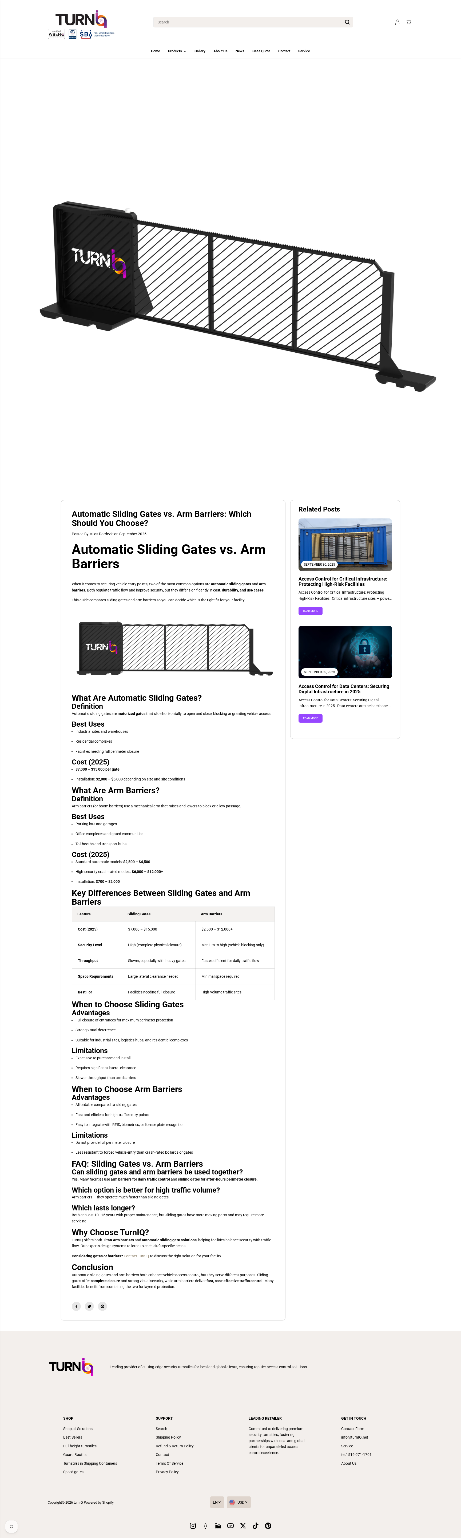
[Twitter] (89, 1306)
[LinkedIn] (218, 1525)
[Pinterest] (102, 1306)
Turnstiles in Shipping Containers (90, 1463)
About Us (348, 1463)
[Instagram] (193, 1525)
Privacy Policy (167, 1472)
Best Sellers (72, 1437)
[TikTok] (255, 1525)
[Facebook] (76, 1306)
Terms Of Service (169, 1463)
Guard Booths (74, 1454)
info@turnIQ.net (354, 1437)
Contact (162, 1454)
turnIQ (78, 1502)
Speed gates (73, 1472)
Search (161, 1429)
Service (347, 1446)
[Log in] (398, 22)
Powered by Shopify (99, 1502)
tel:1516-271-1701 (356, 1454)
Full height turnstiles (80, 1446)
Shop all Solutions (78, 1429)
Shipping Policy (168, 1437)
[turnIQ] (81, 22)
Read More (310, 610)
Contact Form (352, 1429)
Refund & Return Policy (175, 1446)
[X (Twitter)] (243, 1525)
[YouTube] (230, 1525)
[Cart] (408, 22)
